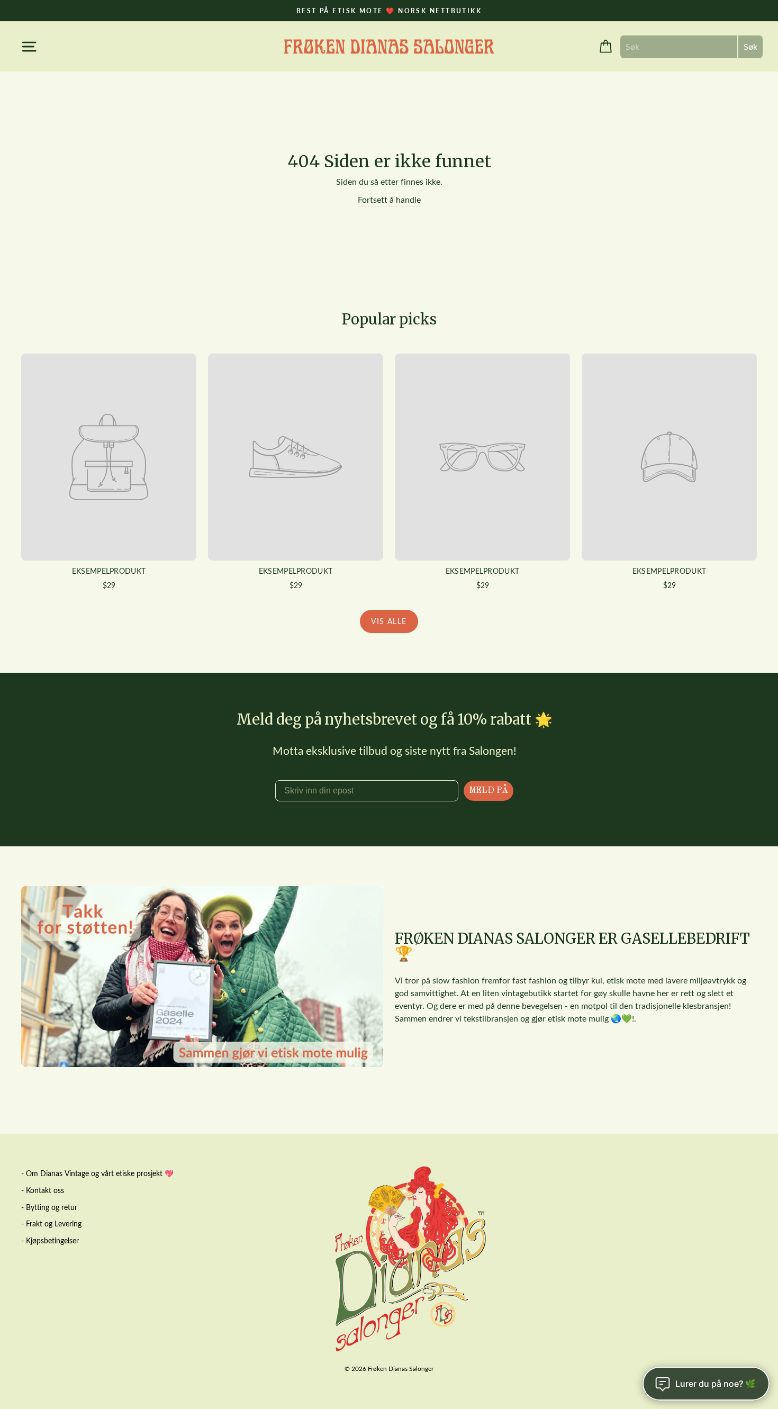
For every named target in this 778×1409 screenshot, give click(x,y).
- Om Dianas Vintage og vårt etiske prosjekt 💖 (97, 1173)
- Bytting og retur (49, 1207)
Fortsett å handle (389, 199)
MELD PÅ (488, 791)
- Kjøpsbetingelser (50, 1240)
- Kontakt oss (42, 1190)
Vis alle (388, 621)
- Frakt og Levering (51, 1223)
